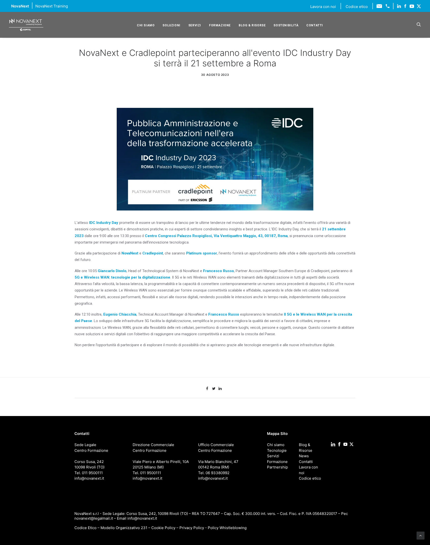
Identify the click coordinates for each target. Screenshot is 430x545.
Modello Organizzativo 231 (124, 527)
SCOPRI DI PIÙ (95, 363)
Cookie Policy (163, 527)
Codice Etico (85, 527)
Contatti (314, 25)
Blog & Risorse (252, 25)
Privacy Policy (191, 527)
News (304, 456)
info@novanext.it (142, 518)
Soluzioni (171, 25)
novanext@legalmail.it (93, 518)
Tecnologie (277, 450)
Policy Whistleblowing (227, 527)
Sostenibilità (285, 25)
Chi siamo (146, 25)
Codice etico (357, 6)
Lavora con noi (323, 6)
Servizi (194, 25)
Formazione (220, 25)
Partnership (277, 467)
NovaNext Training (51, 6)
